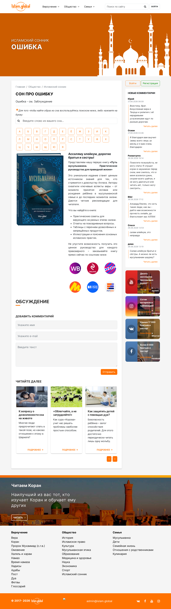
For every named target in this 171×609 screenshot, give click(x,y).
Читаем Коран (26, 485)
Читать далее (150, 126)
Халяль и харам (21, 554)
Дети (116, 541)
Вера (14, 537)
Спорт (66, 570)
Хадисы (16, 566)
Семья (88, 6)
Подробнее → (35, 450)
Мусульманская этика (76, 550)
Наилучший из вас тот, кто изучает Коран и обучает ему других (43, 500)
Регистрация (150, 83)
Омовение (18, 550)
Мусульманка (122, 537)
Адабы (15, 570)
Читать (18, 517)
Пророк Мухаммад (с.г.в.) (28, 546)
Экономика (69, 566)
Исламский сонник (74, 574)
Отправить (109, 372)
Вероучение (49, 6)
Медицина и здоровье (76, 558)
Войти (154, 6)
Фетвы (15, 582)
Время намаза (20, 562)
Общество (70, 6)
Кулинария (120, 554)
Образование (70, 554)
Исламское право (73, 541)
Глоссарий (18, 586)
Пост (14, 574)
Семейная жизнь (124, 546)
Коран (15, 541)
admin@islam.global (99, 601)
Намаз (15, 558)
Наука (66, 562)
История (67, 537)
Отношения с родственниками (133, 550)
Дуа (13, 578)
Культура (68, 546)
